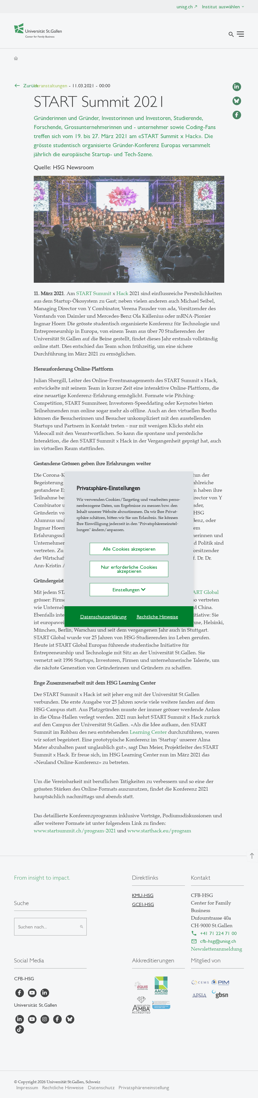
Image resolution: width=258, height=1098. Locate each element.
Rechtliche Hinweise (157, 617)
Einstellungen (127, 590)
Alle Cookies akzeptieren (129, 549)
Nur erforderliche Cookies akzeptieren (129, 569)
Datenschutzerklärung (103, 617)
